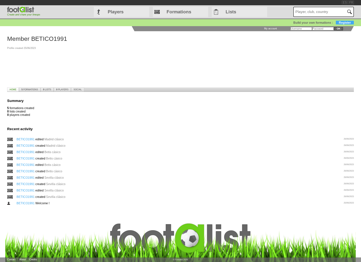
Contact (11, 259)
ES (345, 2)
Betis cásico (52, 152)
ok (338, 28)
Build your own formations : (322, 22)
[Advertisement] (206, 57)
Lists (231, 11)
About (22, 259)
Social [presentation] (78, 89)
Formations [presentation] (29, 89)
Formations (179, 11)
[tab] (13, 89)
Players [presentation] (62, 89)
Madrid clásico (54, 139)
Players (116, 11)
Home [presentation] (13, 89)
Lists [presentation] (47, 89)
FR (351, 2)
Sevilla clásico (54, 177)
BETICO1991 (26, 139)
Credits (33, 259)
